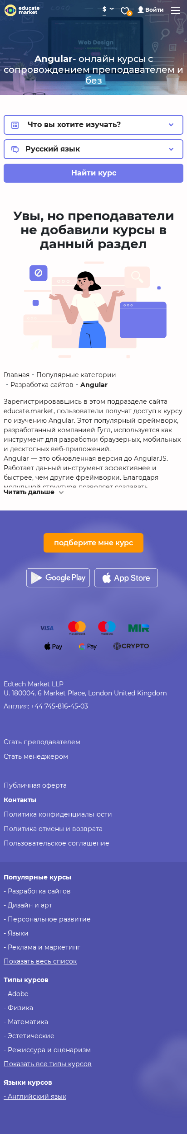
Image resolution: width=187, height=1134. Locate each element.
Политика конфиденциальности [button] (58, 814)
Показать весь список (40, 961)
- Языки (16, 933)
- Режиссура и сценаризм (47, 1050)
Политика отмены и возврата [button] (53, 829)
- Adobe (16, 994)
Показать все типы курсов (48, 1064)
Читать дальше (29, 492)
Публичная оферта (35, 785)
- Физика (18, 1008)
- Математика (26, 1022)
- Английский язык (35, 1096)
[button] (151, 9)
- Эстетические (29, 1036)
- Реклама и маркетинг (42, 947)
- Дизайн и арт (28, 905)
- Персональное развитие (47, 919)
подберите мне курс (93, 543)
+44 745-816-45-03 (59, 706)
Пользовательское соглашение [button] (56, 843)
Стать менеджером (36, 756)
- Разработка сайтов (37, 891)
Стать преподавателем (42, 742)
